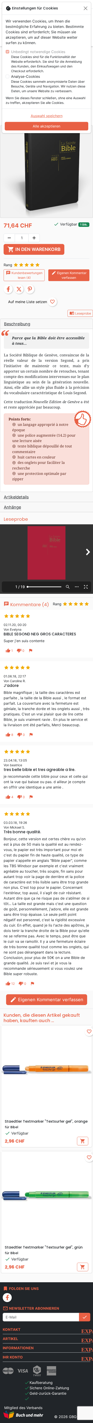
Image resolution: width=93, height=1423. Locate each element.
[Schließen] (85, 8)
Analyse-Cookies (25, 76)
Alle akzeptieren (46, 126)
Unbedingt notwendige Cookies (38, 51)
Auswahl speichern (47, 116)
